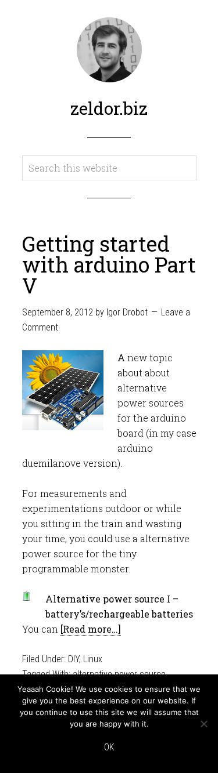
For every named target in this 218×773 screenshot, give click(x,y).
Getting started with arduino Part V (109, 264)
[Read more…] (90, 629)
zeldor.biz (109, 108)
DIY (73, 659)
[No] (203, 724)
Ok (109, 747)
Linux (92, 659)
